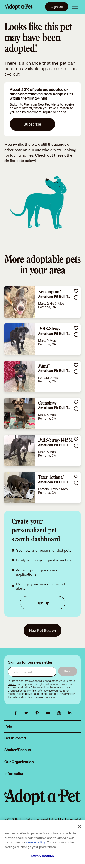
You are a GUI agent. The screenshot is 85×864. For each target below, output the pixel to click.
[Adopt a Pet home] (19, 7)
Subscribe (32, 124)
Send (68, 671)
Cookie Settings (42, 855)
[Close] (80, 827)
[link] (42, 302)
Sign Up (57, 7)
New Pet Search (42, 630)
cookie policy (35, 842)
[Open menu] (75, 7)
